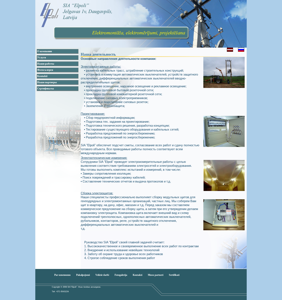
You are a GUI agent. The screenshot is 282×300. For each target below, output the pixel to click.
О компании (44, 51)
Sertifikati (174, 275)
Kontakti (42, 76)
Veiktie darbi (102, 275)
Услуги (41, 57)
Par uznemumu (62, 275)
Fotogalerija (121, 275)
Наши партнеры (47, 82)
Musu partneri (155, 275)
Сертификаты (45, 88)
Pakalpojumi (83, 275)
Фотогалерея (45, 69)
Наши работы (45, 63)
